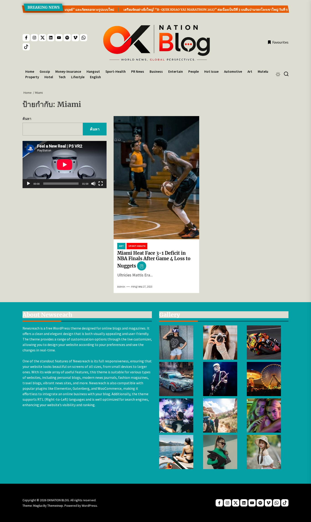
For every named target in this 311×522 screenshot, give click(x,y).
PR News (137, 71)
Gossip (45, 71)
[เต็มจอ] (100, 184)
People (193, 71)
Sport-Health (115, 71)
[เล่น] (28, 184)
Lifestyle (77, 77)
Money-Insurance (68, 71)
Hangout (93, 71)
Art (249, 71)
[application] (65, 164)
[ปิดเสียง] (93, 184)
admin (121, 286)
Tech (62, 77)
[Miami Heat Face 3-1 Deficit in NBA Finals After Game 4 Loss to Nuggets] (156, 177)
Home (29, 71)
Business (156, 71)
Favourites (280, 42)
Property (32, 77)
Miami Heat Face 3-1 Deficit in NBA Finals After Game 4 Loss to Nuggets (154, 259)
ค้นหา (27, 119)
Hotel (48, 77)
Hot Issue (211, 71)
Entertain (175, 71)
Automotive (233, 71)
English (95, 77)
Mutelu (263, 71)
